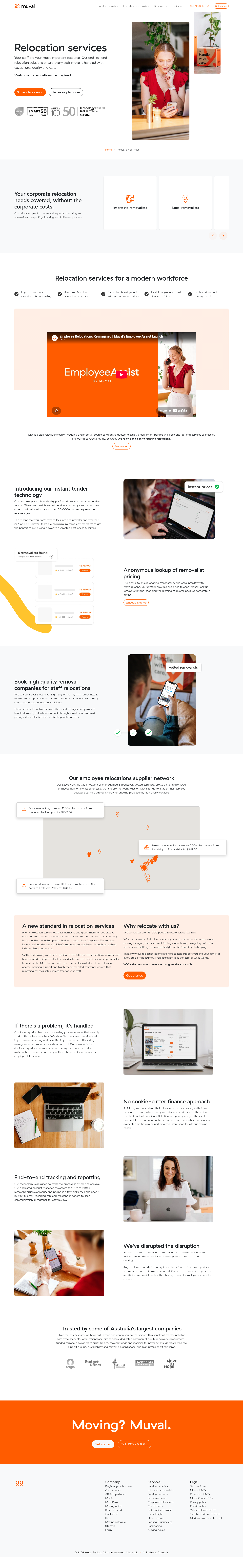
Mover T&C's (198, 1490)
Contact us (111, 1514)
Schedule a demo (30, 92)
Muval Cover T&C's (201, 1498)
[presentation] (213, 236)
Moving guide (113, 1506)
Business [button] (177, 6)
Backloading (155, 1526)
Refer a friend (113, 1510)
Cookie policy (198, 1506)
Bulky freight (155, 1514)
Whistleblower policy (203, 1510)
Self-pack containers (160, 1510)
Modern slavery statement (206, 1518)
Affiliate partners (115, 1494)
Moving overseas (158, 1494)
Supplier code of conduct (205, 1514)
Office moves (156, 1518)
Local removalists (185, 208)
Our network (113, 1490)
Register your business (118, 1486)
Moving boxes (156, 1529)
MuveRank (111, 1502)
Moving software (115, 1522)
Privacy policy (198, 1502)
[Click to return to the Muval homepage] (24, 6)
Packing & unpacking (160, 1522)
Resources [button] (160, 6)
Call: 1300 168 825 (134, 1444)
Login (108, 1529)
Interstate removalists (130, 208)
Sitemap (110, 1526)
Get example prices (65, 92)
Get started (221, 5)
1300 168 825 (199, 5)
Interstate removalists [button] (136, 6)
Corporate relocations (160, 1502)
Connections (155, 1506)
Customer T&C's (200, 1494)
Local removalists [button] (108, 6)
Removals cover (157, 1498)
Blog (108, 1518)
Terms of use (198, 1486)
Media (109, 1498)
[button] (89, 855)
